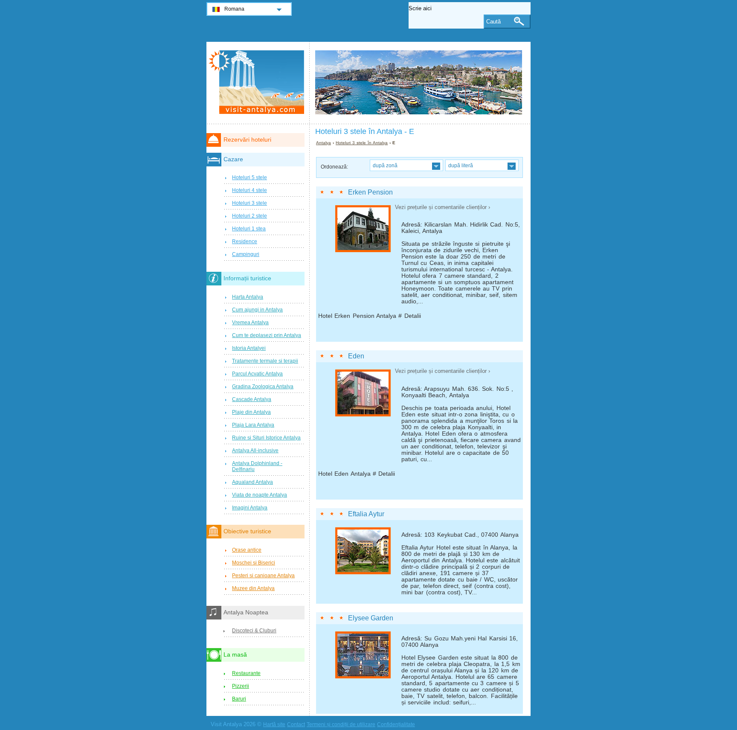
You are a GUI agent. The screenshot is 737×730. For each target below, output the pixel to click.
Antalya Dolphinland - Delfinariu (257, 466)
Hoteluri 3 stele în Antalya (362, 142)
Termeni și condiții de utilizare (341, 724)
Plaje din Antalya (251, 412)
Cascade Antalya (251, 399)
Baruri (239, 699)
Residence (244, 241)
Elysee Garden (370, 618)
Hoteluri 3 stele (249, 203)
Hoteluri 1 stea (249, 229)
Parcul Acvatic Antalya (257, 374)
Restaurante (246, 673)
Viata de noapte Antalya (259, 495)
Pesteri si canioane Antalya (263, 576)
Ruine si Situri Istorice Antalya (266, 438)
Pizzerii (240, 686)
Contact (296, 724)
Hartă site (274, 724)
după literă (460, 165)
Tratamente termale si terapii (265, 361)
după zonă (385, 165)
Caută (493, 21)
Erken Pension (370, 192)
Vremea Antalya (250, 323)
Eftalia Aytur (366, 514)
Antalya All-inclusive (255, 451)
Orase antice (246, 550)
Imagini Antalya (249, 508)
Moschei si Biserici (253, 563)
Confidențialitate (396, 724)
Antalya (323, 142)
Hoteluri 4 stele (249, 190)
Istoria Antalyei (249, 348)
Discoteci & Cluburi (254, 631)
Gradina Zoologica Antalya (262, 387)
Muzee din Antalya (253, 588)
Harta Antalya (247, 297)
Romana (234, 9)
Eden (356, 356)
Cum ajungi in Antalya (257, 310)
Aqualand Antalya (252, 482)
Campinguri (245, 254)
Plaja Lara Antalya (253, 425)
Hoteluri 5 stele (249, 177)
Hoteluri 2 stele (249, 216)
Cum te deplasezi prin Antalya (266, 335)
